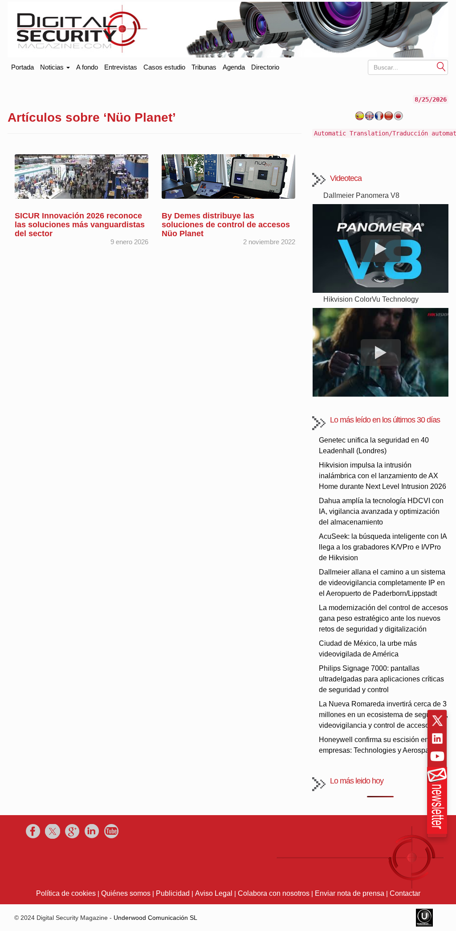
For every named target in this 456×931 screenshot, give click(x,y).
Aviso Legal (213, 893)
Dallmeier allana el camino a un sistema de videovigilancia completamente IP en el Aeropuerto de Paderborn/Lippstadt (382, 582)
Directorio (265, 67)
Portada (22, 65)
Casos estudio (164, 67)
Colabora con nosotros (273, 893)
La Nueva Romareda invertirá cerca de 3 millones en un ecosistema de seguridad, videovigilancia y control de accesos (383, 714)
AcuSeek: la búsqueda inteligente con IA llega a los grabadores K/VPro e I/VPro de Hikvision (383, 547)
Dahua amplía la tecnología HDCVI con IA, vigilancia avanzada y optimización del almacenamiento (381, 511)
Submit (441, 66)
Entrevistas (120, 67)
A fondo (87, 67)
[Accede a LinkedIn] (437, 738)
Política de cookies (66, 893)
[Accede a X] (437, 721)
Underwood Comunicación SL (155, 917)
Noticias (52, 67)
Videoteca (346, 178)
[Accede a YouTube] (437, 756)
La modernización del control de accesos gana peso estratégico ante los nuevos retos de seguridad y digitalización (383, 618)
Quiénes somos (126, 893)
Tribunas (203, 67)
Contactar (405, 893)
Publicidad (173, 893)
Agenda (234, 67)
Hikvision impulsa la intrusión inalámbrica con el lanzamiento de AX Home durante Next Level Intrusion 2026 (382, 475)
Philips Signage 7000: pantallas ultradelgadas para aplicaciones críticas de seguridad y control (381, 678)
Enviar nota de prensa (349, 893)
